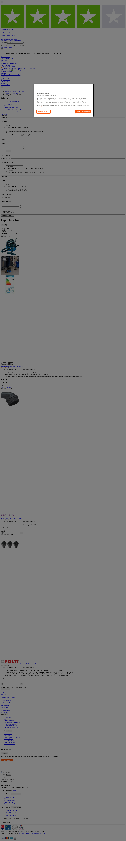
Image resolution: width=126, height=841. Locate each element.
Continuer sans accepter (86, 90)
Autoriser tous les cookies (83, 111)
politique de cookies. (44, 106)
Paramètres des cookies (43, 111)
